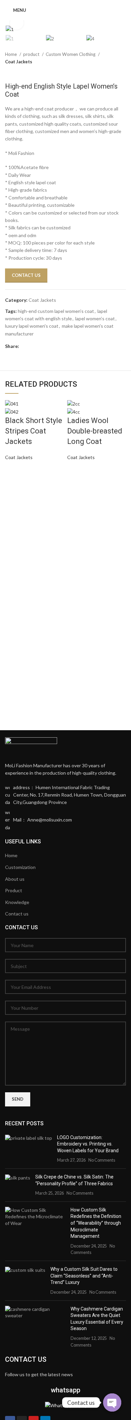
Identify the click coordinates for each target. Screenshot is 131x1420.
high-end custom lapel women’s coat (56, 311)
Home (11, 54)
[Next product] (122, 72)
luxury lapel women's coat (31, 326)
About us (15, 879)
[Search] (124, 10)
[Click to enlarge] (17, 23)
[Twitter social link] (35, 346)
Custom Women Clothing (71, 54)
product (31, 54)
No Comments (101, 1160)
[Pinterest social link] (44, 346)
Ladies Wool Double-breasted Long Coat (94, 431)
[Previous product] (109, 72)
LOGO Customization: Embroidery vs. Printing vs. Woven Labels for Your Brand (88, 1144)
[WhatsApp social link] (63, 346)
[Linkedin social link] (53, 346)
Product (13, 890)
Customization (20, 867)
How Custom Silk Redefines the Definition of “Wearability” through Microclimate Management (96, 1223)
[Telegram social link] (72, 346)
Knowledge (17, 902)
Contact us (17, 913)
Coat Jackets (18, 61)
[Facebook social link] (25, 346)
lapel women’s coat (95, 318)
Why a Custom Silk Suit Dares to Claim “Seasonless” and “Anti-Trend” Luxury (84, 1275)
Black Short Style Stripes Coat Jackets (33, 431)
